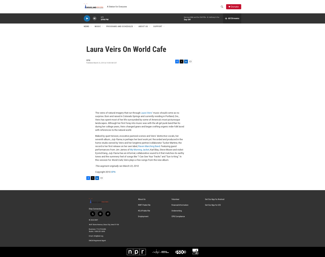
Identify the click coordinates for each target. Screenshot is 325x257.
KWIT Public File (144, 205)
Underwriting (177, 211)
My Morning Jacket (139, 149)
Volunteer (175, 199)
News (86, 26)
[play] (87, 18)
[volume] (94, 18)
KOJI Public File (144, 211)
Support (157, 26)
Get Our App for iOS (213, 205)
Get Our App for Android (214, 199)
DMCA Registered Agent (97, 240)
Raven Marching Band (149, 146)
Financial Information (180, 205)
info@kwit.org (98, 236)
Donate (235, 6)
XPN (113, 172)
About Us (143, 26)
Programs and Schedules (119, 26)
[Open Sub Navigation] (91, 26)
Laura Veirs (146, 112)
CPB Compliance (178, 216)
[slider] (98, 18)
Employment (143, 216)
